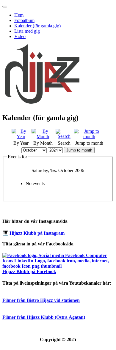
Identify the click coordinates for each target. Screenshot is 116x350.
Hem (18, 15)
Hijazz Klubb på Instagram (37, 233)
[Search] (64, 136)
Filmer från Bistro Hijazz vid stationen (41, 300)
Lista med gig (27, 31)
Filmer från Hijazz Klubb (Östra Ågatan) (43, 317)
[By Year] (21, 136)
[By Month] (43, 136)
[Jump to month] (89, 136)
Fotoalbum (24, 20)
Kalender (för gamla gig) (37, 25)
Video (20, 36)
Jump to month (79, 150)
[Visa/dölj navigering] (4, 6)
